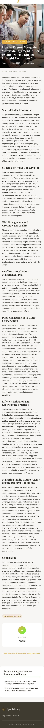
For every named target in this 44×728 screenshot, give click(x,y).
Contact (16, 716)
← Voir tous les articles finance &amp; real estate (21, 653)
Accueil (4, 71)
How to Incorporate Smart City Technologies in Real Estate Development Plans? (21, 689)
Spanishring (13, 709)
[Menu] (25, 2)
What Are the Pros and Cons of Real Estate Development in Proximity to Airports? (20, 682)
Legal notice (6, 716)
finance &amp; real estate (14, 42)
